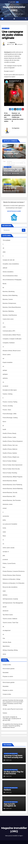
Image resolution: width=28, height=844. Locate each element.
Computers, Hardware (9, 342)
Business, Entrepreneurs (9, 303)
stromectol (5, 610)
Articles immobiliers (8, 271)
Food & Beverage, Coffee (10, 413)
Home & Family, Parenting (10, 472)
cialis (4, 327)
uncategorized (6, 630)
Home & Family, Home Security (11, 468)
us (3, 634)
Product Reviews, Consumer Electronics (14, 571)
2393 (4, 252)
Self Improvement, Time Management (13, 602)
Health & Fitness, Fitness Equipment (13, 441)
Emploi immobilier (7, 362)
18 (3, 248)
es (3, 382)
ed (3, 358)
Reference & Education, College (11, 579)
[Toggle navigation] (14, 19)
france (4, 421)
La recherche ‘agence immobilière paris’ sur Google (13, 171)
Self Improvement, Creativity (10, 599)
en (3, 366)
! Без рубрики (6, 240)
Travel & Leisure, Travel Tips (10, 622)
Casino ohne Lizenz (8, 319)
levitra (4, 528)
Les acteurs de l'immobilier (10, 524)
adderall (5, 267)
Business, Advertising (8, 291)
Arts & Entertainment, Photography (12, 279)
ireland (4, 508)
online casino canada (8, 547)
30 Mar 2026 (8, 760)
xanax (4, 654)
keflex (4, 520)
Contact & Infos (7, 664)
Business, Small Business (10, 315)
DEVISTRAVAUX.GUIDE (14, 211)
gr (3, 425)
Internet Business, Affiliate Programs (12, 476)
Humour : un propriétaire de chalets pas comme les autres (17, 116)
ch (3, 323)
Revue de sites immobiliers (10, 587)
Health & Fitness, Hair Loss (10, 445)
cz (3, 346)
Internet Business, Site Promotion (12, 500)
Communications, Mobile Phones (12, 334)
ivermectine (6, 516)
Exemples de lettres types (10, 390)
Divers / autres (5, 28)
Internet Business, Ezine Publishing (12, 484)
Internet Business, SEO (9, 496)
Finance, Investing (8, 405)
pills (4, 555)
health (4, 429)
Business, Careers (8, 299)
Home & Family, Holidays (10, 461)
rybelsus (5, 595)
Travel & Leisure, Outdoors (10, 618)
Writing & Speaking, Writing (10, 650)
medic (4, 532)
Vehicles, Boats (7, 642)
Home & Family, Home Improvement (12, 465)
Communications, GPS (9, 331)
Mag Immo (12, 42)
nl (3, 539)
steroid (4, 606)
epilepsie (5, 374)
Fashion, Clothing (7, 394)
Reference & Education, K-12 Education (13, 583)
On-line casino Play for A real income (13, 709)
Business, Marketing (8, 311)
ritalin (4, 591)
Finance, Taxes (7, 409)
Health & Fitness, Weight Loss (11, 457)
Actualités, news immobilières (11, 264)
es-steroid (5, 386)
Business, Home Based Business (12, 307)
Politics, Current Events (9, 563)
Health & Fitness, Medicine (10, 449)
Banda (4, 283)
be (3, 287)
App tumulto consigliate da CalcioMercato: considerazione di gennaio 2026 (12, 718)
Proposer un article (8, 676)
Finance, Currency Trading (10, 401)
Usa (4, 638)
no (3, 543)
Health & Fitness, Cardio (9, 437)
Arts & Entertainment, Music (10, 275)
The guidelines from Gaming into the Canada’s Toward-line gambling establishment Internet (12, 726)
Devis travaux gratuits (8, 668)
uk (3, 626)
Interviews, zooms (7, 504)
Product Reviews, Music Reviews (12, 575)
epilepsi (5, 370)
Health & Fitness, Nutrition (10, 453)
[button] (25, 18)
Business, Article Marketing (10, 295)
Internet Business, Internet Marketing (12, 488)
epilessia (5, 378)
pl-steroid (5, 559)
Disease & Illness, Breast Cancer (12, 350)
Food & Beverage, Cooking (10, 417)
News (4, 535)
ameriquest (19, 44)
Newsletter (6, 672)
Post (4, 567)
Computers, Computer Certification (12, 338)
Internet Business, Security (10, 492)
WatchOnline (6, 646)
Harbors (5, 713)
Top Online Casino (8, 614)
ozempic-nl (6, 551)
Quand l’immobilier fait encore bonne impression (14, 188)
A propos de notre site (8, 260)
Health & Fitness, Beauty (9, 433)
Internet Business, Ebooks (10, 480)
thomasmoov (17, 156)
